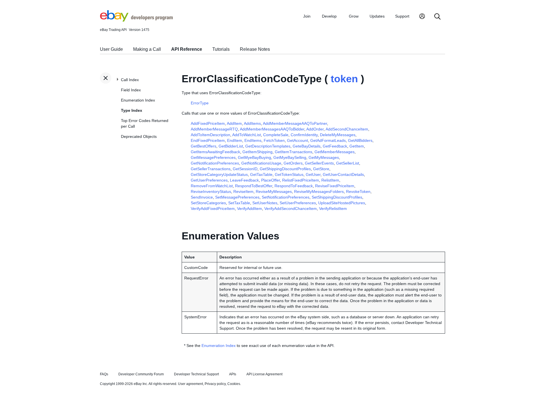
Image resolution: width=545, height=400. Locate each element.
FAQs (104, 374)
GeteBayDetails (306, 146)
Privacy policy (215, 384)
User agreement (190, 384)
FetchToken (274, 140)
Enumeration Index (138, 100)
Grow (354, 16)
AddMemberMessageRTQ (214, 129)
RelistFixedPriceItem (300, 180)
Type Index (131, 110)
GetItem (356, 146)
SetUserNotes (264, 203)
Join (307, 16)
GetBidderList (231, 146)
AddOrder (315, 129)
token (344, 79)
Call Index (130, 79)
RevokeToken (358, 191)
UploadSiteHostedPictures (341, 203)
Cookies (233, 384)
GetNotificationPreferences (215, 163)
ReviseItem (243, 191)
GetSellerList (347, 163)
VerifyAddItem (249, 208)
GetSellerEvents (319, 163)
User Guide (111, 49)
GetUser (313, 174)
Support (402, 16)
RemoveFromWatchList (212, 186)
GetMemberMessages (335, 152)
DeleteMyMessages (337, 134)
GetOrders (293, 163)
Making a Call (147, 49)
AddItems (252, 123)
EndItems (252, 140)
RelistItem (330, 180)
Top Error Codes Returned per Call (144, 123)
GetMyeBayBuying (254, 157)
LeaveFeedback (244, 180)
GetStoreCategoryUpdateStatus (219, 174)
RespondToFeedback (293, 186)
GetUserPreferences (209, 180)
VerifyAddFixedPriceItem (213, 208)
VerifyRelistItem (333, 208)
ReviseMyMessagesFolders (319, 191)
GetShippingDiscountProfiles (285, 169)
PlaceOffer (270, 180)
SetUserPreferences (298, 203)
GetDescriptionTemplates (267, 146)
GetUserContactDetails (343, 174)
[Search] (437, 16)
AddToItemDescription (210, 134)
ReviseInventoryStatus (211, 191)
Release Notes (255, 49)
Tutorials (221, 49)
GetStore (321, 169)
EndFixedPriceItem (208, 140)
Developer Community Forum (141, 374)
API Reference (186, 49)
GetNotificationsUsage (261, 163)
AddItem (234, 123)
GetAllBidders (360, 140)
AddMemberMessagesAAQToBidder (272, 129)
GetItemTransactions (293, 152)
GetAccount (297, 140)
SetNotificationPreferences (285, 197)
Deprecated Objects (139, 136)
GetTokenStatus (289, 174)
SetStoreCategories (208, 203)
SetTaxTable (239, 203)
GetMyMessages (324, 157)
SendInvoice (202, 197)
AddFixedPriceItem (208, 123)
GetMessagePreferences (213, 157)
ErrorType (200, 103)
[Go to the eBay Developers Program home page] (136, 20)
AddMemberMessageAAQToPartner (295, 123)
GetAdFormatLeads (328, 140)
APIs (232, 374)
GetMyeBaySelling (289, 157)
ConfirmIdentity (304, 134)
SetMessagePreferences (237, 197)
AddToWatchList (246, 134)
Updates (377, 16)
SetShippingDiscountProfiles (337, 197)
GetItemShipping (257, 152)
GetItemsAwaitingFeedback (215, 152)
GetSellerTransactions (210, 169)
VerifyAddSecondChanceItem (290, 208)
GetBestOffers (203, 146)
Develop (329, 16)
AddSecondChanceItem (347, 129)
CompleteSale (275, 134)
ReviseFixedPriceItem (334, 186)
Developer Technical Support (196, 374)
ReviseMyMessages (274, 191)
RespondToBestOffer (253, 186)
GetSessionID (245, 169)
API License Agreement (264, 374)
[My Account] (422, 16)
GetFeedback (335, 146)
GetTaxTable (261, 174)
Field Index (131, 90)
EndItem (234, 140)
